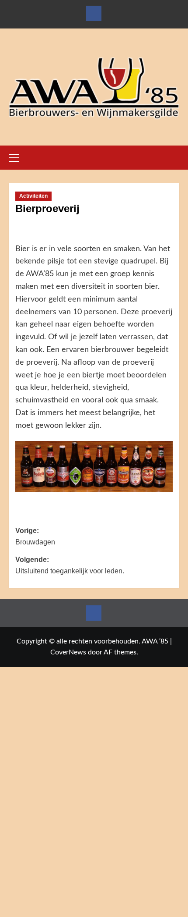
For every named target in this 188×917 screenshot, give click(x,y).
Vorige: (35, 536)
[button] (17, 156)
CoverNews (68, 652)
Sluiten (94, 912)
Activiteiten (33, 196)
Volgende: (69, 565)
